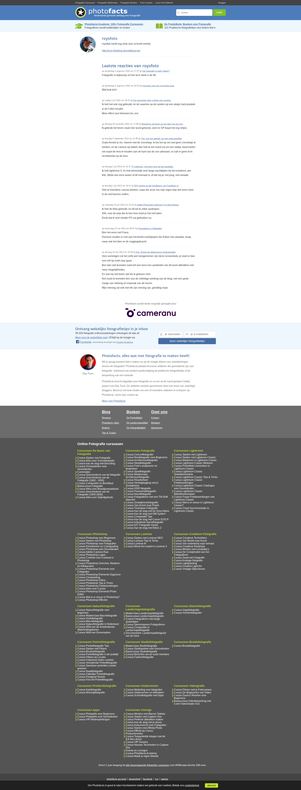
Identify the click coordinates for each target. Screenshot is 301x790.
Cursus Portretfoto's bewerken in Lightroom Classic (192, 467)
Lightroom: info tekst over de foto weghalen (153, 166)
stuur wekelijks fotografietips (187, 341)
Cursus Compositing (88, 577)
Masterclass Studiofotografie (141, 645)
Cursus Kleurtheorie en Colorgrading (97, 546)
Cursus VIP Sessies (137, 742)
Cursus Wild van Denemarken (94, 632)
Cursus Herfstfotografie (90, 618)
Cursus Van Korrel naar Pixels (142, 505)
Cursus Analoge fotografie (188, 560)
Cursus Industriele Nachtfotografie (144, 522)
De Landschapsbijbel (137, 422)
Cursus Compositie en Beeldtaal (95, 483)
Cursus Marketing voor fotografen (144, 689)
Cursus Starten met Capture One (144, 716)
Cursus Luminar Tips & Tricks (142, 540)
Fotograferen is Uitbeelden (150, 228)
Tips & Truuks (109, 432)
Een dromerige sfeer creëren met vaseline (152, 100)
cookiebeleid (192, 785)
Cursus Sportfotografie (138, 471)
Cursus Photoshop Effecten (92, 600)
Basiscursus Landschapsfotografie (145, 616)
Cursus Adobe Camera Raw (92, 552)
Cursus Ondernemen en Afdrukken (145, 692)
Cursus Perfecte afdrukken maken (144, 719)
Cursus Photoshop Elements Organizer (99, 574)
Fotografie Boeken (129, 3)
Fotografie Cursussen (85, 3)
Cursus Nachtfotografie (138, 494)
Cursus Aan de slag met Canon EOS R (147, 519)
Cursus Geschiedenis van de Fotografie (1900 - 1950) (93, 479)
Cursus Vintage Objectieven (189, 569)
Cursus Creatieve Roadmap (189, 546)
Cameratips (83, 472)
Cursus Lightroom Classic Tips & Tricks (195, 477)
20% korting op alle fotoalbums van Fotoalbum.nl (156, 186)
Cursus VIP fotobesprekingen (93, 719)
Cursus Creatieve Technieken (190, 538)
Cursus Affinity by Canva (139, 730)
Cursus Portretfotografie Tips (93, 645)
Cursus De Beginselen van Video (192, 692)
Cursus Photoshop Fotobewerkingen (97, 585)
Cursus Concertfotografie (139, 454)
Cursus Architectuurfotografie (142, 460)
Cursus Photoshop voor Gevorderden (98, 549)
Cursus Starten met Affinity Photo (144, 728)
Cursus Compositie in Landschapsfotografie (138, 628)
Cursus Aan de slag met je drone (144, 722)
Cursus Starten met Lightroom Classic (195, 457)
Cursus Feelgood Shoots (91, 676)
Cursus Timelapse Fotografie (142, 508)
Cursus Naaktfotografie (90, 671)
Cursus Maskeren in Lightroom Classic (195, 460)
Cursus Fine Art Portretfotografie (95, 679)
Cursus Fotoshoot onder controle (95, 660)
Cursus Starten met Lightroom (190, 454)
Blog (106, 412)
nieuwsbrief (134, 779)
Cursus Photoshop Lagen (91, 554)
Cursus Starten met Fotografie (94, 457)
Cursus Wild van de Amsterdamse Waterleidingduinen (96, 628)
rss (156, 779)
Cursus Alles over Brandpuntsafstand (98, 489)
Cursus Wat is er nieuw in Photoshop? (98, 597)
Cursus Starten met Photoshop (94, 540)
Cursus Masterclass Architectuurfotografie (137, 475)
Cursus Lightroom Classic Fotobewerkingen (188, 481)
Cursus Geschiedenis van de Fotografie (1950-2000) (93, 493)
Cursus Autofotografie (89, 689)
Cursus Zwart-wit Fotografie (189, 557)
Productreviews (134, 733)
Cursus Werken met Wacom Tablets (145, 713)
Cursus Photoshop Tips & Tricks (95, 583)
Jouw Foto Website (164, 3)
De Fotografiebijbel (136, 427)
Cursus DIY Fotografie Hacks (142, 525)
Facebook (85, 342)
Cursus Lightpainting (185, 563)
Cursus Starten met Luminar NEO (144, 538)
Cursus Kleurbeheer (137, 480)
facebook (147, 779)
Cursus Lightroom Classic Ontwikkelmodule (188, 473)
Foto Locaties (146, 3)
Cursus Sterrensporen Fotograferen (145, 624)
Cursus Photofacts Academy (141, 753)
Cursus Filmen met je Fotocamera (192, 689)
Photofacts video (110, 422)
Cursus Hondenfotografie (188, 612)
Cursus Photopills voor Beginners (96, 713)
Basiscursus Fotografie (90, 486)
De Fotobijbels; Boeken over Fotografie (187, 24)
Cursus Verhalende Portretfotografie (97, 662)
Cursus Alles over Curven (91, 588)
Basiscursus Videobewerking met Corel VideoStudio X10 (192, 702)
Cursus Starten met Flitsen (92, 648)
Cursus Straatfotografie (138, 463)
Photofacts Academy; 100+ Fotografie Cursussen (114, 24)
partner (164, 779)
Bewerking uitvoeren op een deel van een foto (162, 124)
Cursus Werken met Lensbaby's (191, 549)
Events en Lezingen (137, 750)
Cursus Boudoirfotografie (91, 651)
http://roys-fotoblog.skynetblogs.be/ (121, 50)
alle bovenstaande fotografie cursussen (147, 765)
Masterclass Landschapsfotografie (145, 613)
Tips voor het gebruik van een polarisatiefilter (161, 138)
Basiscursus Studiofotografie (141, 651)
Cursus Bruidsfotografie (187, 645)
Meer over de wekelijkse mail (91, 337)
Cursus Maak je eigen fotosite (142, 756)
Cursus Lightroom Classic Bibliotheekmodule (188, 492)
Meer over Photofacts (113, 401)
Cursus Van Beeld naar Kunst (190, 540)
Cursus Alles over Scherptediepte (95, 460)
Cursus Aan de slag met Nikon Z (143, 528)
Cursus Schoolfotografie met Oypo (145, 695)
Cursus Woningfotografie (91, 692)
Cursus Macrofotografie (90, 621)
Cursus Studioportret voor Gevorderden (147, 648)
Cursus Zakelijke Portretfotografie (95, 674)
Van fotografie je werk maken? (156, 71)
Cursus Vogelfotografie (186, 610)
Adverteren (156, 427)
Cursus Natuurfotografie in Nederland (98, 624)
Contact (155, 417)
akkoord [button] (211, 785)
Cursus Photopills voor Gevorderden (97, 716)
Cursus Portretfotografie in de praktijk (97, 654)
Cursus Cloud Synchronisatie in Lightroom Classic (191, 509)
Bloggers (155, 422)
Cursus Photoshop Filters (91, 580)
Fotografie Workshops (108, 3)
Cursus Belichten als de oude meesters (147, 654)
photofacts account (116, 779)
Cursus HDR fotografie (138, 488)
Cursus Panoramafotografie (141, 491)
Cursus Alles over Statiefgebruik (95, 497)
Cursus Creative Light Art (188, 566)
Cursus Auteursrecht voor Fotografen (146, 725)
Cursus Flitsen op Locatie (91, 657)
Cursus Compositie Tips (139, 516)
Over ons (159, 412)
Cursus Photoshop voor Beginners (96, 538)
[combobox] (194, 12)
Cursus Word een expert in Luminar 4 (146, 546)
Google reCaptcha (124, 342)
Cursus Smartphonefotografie (142, 502)
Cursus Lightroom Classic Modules (193, 463)
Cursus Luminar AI (136, 543)
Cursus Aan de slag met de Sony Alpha (147, 511)
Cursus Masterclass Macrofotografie (97, 615)
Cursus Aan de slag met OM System (146, 513)
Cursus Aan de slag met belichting (96, 463)
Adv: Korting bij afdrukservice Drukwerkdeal (155, 252)
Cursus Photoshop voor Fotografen (96, 543)
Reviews (106, 417)
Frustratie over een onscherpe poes (158, 86)
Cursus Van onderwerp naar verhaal (194, 543)
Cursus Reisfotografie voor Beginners (146, 457)
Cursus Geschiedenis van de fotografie (98, 474)
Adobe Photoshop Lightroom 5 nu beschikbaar (158, 205)
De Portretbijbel (134, 417)
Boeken (106, 427)
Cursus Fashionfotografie (140, 657)
